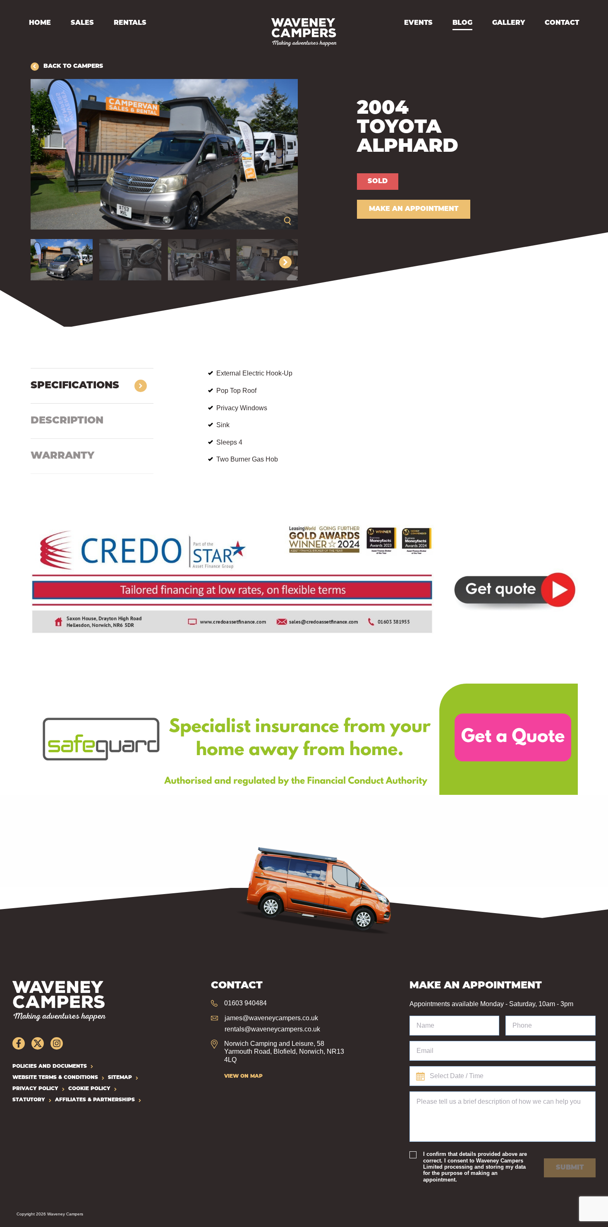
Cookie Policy (89, 1088)
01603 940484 (245, 1003)
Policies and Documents (49, 1066)
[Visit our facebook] (18, 1043)
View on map (243, 1076)
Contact (562, 23)
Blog (462, 23)
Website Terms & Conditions (55, 1077)
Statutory (28, 1100)
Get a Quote (48, 688)
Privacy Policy (35, 1088)
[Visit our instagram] (56, 1043)
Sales (82, 23)
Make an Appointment (413, 209)
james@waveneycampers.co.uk (271, 1017)
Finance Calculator (58, 520)
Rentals (130, 23)
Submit (570, 1168)
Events (418, 23)
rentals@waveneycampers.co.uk (272, 1029)
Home (40, 23)
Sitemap (120, 1077)
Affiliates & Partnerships (95, 1100)
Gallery (508, 23)
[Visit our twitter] (37, 1043)
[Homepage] (304, 32)
